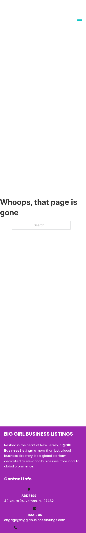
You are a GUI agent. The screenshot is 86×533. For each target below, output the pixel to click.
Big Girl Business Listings (20, 20)
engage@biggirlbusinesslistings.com (34, 520)
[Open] (79, 20)
